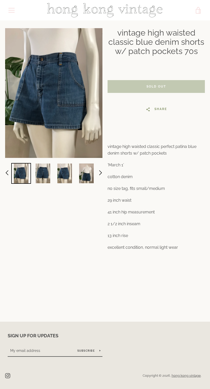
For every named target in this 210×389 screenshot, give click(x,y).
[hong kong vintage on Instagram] (7, 375)
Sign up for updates (33, 335)
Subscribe (86, 350)
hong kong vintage (186, 375)
